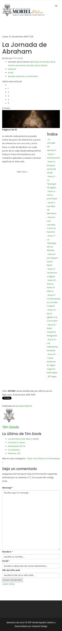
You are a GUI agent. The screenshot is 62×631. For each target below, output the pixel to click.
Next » (25, 171)
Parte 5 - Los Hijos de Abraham (52, 208)
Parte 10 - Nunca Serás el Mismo (52, 286)
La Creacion (14, 449)
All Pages (52, 376)
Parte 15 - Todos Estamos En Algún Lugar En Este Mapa (52, 363)
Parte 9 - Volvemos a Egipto (52, 273)
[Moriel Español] (23, 11)
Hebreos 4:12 (14, 453)
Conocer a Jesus (16, 442)
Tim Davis (18, 58)
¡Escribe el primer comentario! (23, 76)
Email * (6, 561)
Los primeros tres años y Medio (23, 438)
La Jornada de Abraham (51, 145)
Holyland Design (39, 626)
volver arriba (8, 584)
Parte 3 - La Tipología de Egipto (52, 182)
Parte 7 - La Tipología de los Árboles (52, 243)
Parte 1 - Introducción (53, 156)
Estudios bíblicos (24, 406)
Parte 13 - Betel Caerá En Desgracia (52, 330)
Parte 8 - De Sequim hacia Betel (52, 260)
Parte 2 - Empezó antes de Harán (52, 167)
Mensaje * (7, 487)
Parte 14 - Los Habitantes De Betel (52, 345)
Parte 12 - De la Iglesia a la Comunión (52, 315)
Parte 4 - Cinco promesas (52, 195)
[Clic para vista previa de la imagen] (31, 118)
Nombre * (7, 551)
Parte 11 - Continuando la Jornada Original (53, 301)
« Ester (29, 458)
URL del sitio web (11, 570)
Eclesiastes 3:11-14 (16, 446)
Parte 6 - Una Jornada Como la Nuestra (52, 224)
